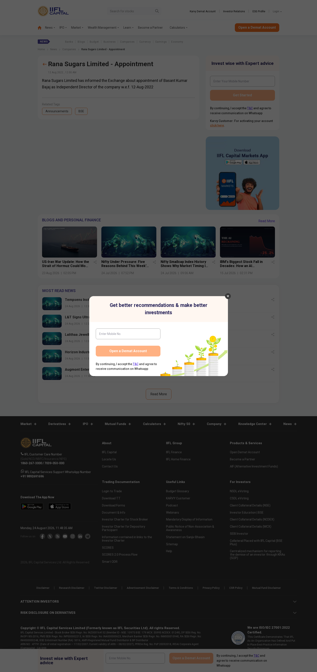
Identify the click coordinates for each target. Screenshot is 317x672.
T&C (135, 364)
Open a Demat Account (128, 351)
